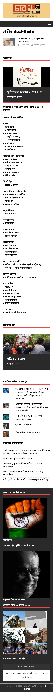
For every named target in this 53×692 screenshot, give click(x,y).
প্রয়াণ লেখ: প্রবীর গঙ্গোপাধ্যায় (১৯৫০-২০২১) (31, 40)
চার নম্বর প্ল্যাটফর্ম (39, 45)
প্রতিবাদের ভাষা (28, 458)
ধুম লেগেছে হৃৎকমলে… (25, 424)
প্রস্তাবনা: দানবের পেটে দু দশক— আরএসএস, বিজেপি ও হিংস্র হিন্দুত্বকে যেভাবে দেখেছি (31, 407)
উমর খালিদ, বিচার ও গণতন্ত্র (27, 432)
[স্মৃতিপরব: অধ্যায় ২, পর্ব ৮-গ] (26, 77)
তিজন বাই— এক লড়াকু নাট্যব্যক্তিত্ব (32, 479)
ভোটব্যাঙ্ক (20, 156)
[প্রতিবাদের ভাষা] (26, 344)
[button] (49, 23)
